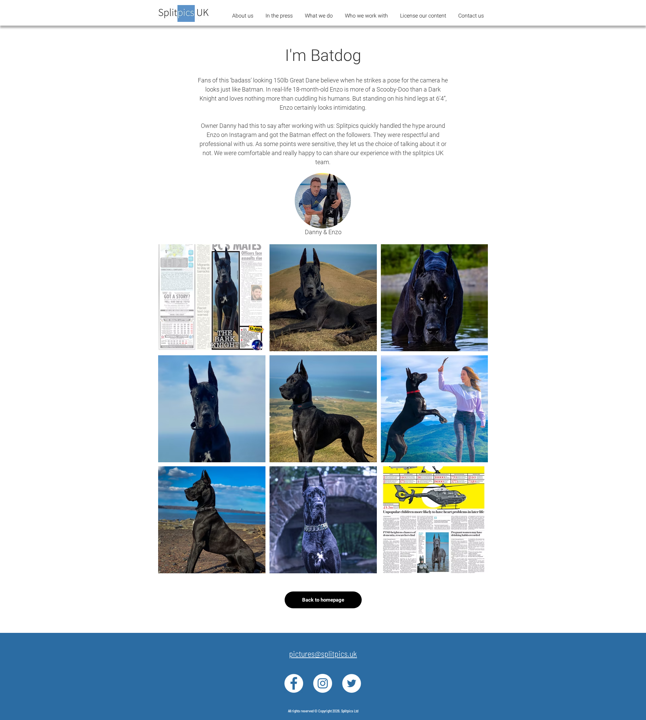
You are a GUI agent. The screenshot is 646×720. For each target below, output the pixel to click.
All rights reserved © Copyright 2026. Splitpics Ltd (323, 711)
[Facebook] (293, 683)
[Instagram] (322, 683)
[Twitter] (351, 683)
